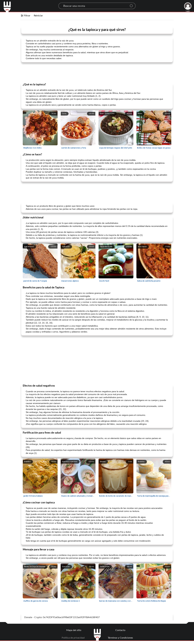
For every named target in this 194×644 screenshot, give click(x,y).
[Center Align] (132, 4)
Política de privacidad (73, 638)
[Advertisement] (97, 72)
